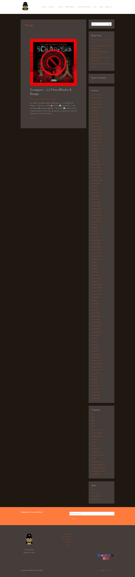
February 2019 (95, 354)
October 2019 (95, 329)
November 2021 (96, 250)
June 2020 (94, 303)
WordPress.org (95, 499)
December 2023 (96, 171)
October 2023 (95, 177)
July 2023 (94, 186)
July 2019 (94, 338)
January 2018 (95, 395)
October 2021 (95, 253)
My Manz (94, 439)
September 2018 (96, 370)
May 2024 (94, 155)
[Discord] (99, 555)
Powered (99, 570)
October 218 (95, 398)
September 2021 (96, 256)
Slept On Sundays (97, 465)
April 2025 (94, 120)
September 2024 (96, 142)
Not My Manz (44, 99)
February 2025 (96, 126)
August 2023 (95, 183)
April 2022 (94, 234)
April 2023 (94, 196)
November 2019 (96, 326)
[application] (54, 7)
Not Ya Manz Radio (84, 7)
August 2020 (95, 297)
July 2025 (94, 110)
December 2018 (96, 360)
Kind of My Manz (96, 433)
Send (74, 519)
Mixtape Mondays (97, 436)
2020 (93, 420)
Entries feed (95, 493)
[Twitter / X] (112, 555)
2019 (92, 417)
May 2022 (94, 231)
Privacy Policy (67, 539)
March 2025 (95, 123)
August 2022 (95, 221)
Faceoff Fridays (96, 430)
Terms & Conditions (67, 536)
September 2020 (96, 294)
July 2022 (94, 224)
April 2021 (94, 272)
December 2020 (96, 284)
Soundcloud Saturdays (98, 468)
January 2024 (95, 167)
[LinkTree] (107, 558)
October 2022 (95, 215)
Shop (101, 7)
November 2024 (96, 136)
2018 (92, 414)
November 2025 (96, 98)
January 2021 (95, 281)
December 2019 (96, 322)
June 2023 (94, 190)
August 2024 (95, 145)
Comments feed (96, 496)
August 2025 (95, 107)
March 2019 (95, 351)
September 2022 (96, 218)
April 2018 (94, 386)
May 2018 (94, 382)
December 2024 (96, 133)
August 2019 (95, 335)
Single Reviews (96, 461)
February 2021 (95, 278)
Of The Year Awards (97, 455)
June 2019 (94, 341)
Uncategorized (96, 474)
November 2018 (96, 364)
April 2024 (94, 158)
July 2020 (94, 300)
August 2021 (95, 259)
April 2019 (94, 348)
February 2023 (96, 202)
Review (93, 458)
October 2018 (95, 367)
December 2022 (96, 209)
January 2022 (95, 243)
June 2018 (94, 379)
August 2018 (95, 373)
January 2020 (95, 319)
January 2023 (95, 205)
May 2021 (94, 269)
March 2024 (95, 161)
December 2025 (96, 95)
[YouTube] (102, 555)
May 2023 (94, 193)
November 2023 (96, 174)
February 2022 (96, 240)
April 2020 (94, 310)
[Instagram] (109, 555)
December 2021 (96, 246)
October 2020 (95, 291)
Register (67, 542)
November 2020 (96, 288)
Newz (93, 446)
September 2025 (96, 104)
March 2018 (95, 389)
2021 (92, 423)
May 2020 (94, 307)
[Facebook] (105, 555)
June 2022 (94, 228)
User (67, 544)
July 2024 (94, 148)
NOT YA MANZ (26, 11)
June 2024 (94, 152)
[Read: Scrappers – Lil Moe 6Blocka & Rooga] (53, 62)
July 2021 (94, 262)
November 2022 (96, 212)
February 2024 (96, 164)
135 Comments (34, 99)
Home (44, 7)
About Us (108, 7)
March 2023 (95, 199)
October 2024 (95, 139)
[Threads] (104, 558)
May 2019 (94, 345)
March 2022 (95, 237)
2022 (92, 427)
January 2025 (95, 129)
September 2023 (96, 180)
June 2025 (94, 114)
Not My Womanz (96, 452)
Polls (95, 7)
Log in (93, 490)
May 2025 (94, 117)
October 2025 (95, 101)
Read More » (34, 118)
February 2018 (95, 392)
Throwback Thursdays (98, 471)
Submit (60, 7)
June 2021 (94, 265)
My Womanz (95, 442)
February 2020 (96, 316)
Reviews (51, 7)
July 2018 (94, 376)
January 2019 (95, 357)
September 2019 (96, 332)
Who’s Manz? (69, 7)
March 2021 (95, 275)
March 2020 (95, 313)
